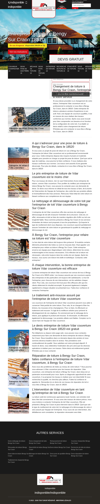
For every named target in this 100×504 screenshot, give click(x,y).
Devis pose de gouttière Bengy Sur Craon (60, 455)
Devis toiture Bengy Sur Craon (60, 447)
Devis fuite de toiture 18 (41, 71)
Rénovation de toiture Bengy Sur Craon (17, 448)
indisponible (17, 2)
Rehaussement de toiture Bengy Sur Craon (58, 442)
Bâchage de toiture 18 (33, 70)
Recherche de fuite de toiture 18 (61, 69)
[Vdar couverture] (50, 480)
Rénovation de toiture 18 (90, 69)
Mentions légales (63, 500)
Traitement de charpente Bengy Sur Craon (18, 461)
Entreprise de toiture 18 (50, 69)
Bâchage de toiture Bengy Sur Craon (39, 455)
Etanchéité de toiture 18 (71, 69)
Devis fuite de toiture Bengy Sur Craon (18, 455)
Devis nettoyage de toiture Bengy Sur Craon (16, 442)
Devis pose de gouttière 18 (24, 70)
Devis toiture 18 (81, 69)
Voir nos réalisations (18, 52)
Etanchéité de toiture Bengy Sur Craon (39, 448)
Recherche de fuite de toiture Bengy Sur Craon (80, 448)
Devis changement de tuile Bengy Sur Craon (38, 442)
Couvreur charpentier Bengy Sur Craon (80, 442)
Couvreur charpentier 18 (14, 69)
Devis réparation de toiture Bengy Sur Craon (80, 455)
